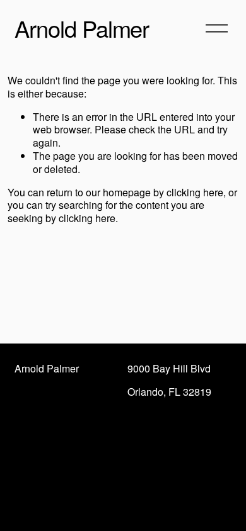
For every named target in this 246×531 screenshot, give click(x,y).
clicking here (195, 192)
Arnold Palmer (82, 27)
